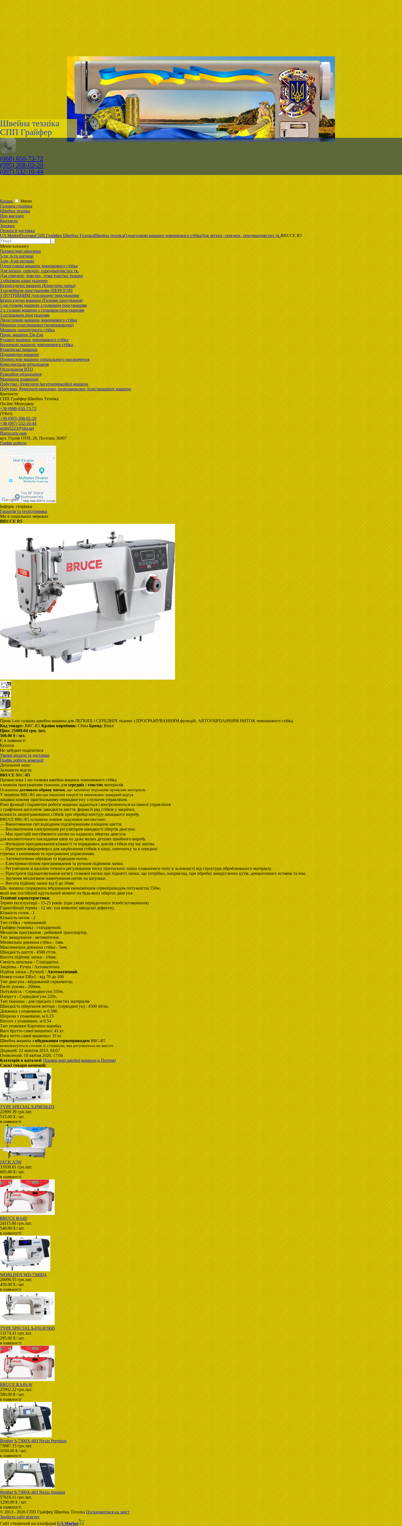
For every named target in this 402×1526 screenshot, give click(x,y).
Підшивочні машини (19, 354)
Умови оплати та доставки (24, 755)
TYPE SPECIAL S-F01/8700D (27, 1328)
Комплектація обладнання (24, 364)
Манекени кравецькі (19, 379)
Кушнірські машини (18, 349)
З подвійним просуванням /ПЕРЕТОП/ (36, 290)
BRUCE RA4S (13, 1218)
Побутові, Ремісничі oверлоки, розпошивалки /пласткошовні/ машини (65, 389)
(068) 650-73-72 (21, 158)
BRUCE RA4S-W (16, 1384)
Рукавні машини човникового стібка (34, 339)
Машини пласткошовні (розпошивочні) (37, 325)
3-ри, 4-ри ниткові (17, 261)
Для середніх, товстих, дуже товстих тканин (41, 275)
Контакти (9, 220)
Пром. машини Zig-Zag (21, 334)
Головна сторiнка (16, 206)
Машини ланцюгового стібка (27, 330)
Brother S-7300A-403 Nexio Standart (32, 1492)
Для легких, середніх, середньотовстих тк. (39, 270)
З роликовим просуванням (24, 315)
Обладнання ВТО (16, 369)
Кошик (7, 201)
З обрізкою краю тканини (24, 280)
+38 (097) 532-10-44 (18, 423)
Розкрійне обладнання (21, 374)
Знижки (7, 225)
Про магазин (12, 216)
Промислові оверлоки (20, 251)
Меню (26, 201)
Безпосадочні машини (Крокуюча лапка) (37, 285)
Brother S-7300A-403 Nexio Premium (33, 1441)
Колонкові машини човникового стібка (36, 344)
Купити (7, 745)
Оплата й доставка (17, 230)
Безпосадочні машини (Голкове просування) (41, 300)
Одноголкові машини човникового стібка (39, 266)
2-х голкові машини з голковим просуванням (42, 310)
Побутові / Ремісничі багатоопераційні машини (44, 384)
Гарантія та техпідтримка (23, 511)
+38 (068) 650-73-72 (18, 408)
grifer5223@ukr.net (17, 428)
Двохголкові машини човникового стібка (38, 320)
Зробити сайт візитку (20, 1517)
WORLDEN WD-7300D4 (23, 1274)
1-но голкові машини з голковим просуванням (43, 305)
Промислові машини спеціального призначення (44, 359)
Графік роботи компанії (21, 760)
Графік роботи (13, 443)
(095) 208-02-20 (21, 165)
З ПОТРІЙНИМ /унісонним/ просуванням (39, 295)
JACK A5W (11, 1162)
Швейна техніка (15, 211)
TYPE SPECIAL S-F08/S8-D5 (27, 1106)
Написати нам (13, 433)
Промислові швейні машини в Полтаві (79, 1060)
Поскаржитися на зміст (107, 1512)
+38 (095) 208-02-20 (18, 418)
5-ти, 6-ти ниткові (16, 256)
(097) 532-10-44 (21, 171)
